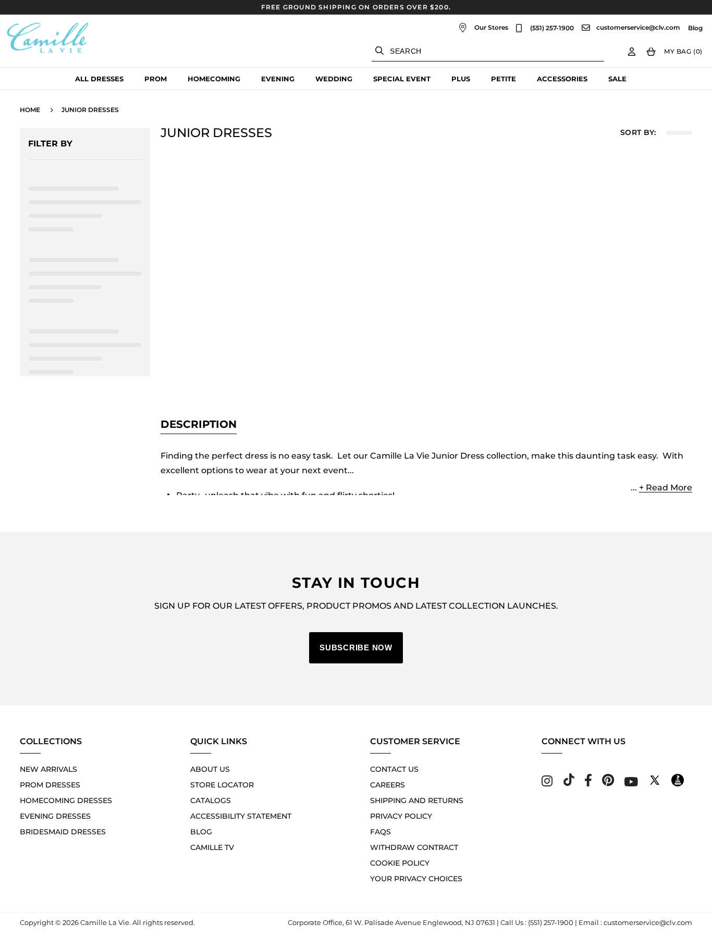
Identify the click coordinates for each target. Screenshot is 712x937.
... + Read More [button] (661, 487)
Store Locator (222, 785)
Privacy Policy (401, 816)
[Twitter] (654, 783)
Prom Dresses (50, 785)
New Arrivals (48, 769)
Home (30, 110)
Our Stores (491, 27)
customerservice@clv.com (638, 27)
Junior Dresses (90, 110)
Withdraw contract (414, 847)
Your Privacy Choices (416, 878)
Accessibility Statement (240, 816)
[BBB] (677, 783)
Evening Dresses (55, 816)
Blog (695, 28)
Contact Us (394, 769)
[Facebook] (588, 783)
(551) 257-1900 (552, 28)
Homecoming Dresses (66, 800)
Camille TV (212, 847)
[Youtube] (631, 783)
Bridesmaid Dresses (63, 831)
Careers (387, 785)
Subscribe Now (356, 647)
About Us (210, 769)
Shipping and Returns (416, 800)
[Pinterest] (608, 783)
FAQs (380, 831)
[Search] (379, 50)
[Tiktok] (568, 783)
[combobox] (488, 51)
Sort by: (638, 132)
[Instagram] (547, 783)
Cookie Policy (399, 863)
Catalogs (210, 800)
